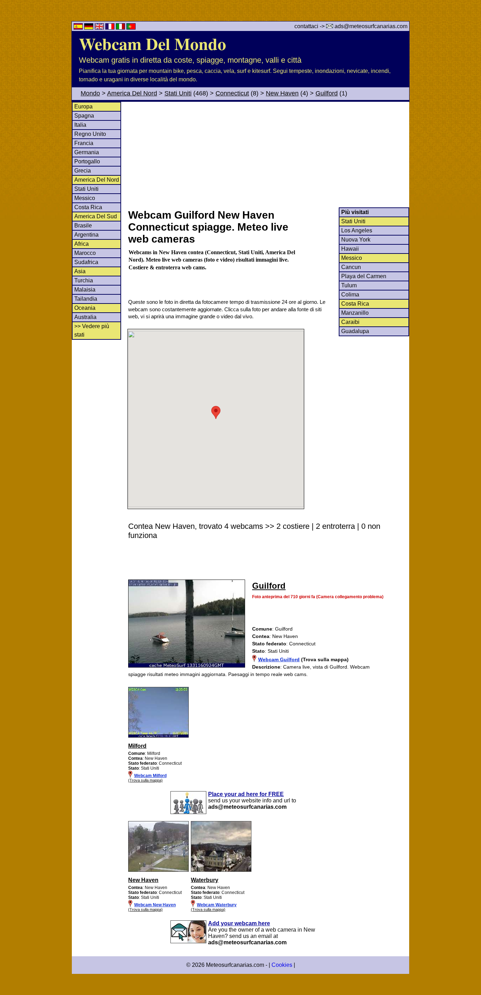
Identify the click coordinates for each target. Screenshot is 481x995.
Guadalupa (355, 331)
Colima (350, 295)
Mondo (90, 93)
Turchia (83, 280)
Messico (84, 198)
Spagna (84, 116)
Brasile (83, 226)
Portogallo (87, 161)
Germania (86, 152)
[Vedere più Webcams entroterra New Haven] (158, 870)
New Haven (282, 93)
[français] (110, 28)
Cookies (281, 965)
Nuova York (355, 240)
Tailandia (85, 299)
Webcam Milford (150, 775)
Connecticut (232, 93)
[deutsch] (89, 28)
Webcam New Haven (155, 904)
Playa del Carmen (363, 276)
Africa (81, 244)
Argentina (86, 235)
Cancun (351, 267)
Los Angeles (356, 230)
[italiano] (121, 28)
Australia (85, 317)
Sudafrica (86, 262)
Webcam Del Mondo (152, 43)
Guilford (327, 93)
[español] (79, 28)
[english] (100, 28)
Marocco (85, 253)
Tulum (349, 285)
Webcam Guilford (279, 659)
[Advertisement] (268, 154)
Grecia (82, 171)
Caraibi (350, 322)
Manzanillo (355, 313)
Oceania (84, 308)
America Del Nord (132, 93)
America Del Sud (95, 216)
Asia (80, 271)
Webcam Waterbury (217, 904)
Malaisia (84, 290)
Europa (83, 106)
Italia (80, 125)
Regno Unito (90, 134)
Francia (83, 143)
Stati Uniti (178, 93)
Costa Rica (88, 207)
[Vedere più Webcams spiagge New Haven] (158, 736)
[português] (131, 28)
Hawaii (350, 249)
